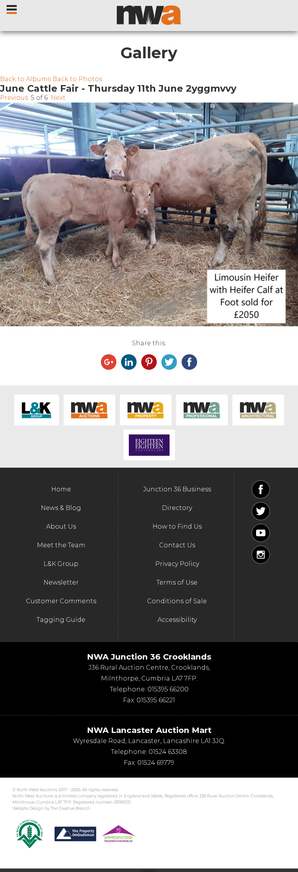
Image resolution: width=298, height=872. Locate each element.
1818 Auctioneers (149, 445)
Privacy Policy (177, 563)
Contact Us (177, 545)
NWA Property (146, 410)
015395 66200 (168, 689)
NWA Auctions (89, 410)
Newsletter (61, 582)
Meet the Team (61, 545)
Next (58, 97)
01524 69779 (155, 762)
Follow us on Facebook (260, 489)
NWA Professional (202, 410)
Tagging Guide (60, 619)
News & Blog (61, 508)
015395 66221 (156, 700)
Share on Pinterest (149, 362)
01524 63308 (168, 751)
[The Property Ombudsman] (95, 834)
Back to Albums (25, 79)
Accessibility (177, 619)
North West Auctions (149, 15)
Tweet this (169, 362)
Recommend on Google (108, 362)
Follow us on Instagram (260, 554)
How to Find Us (177, 526)
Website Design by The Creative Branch (51, 808)
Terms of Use (177, 582)
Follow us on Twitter (260, 511)
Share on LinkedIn (129, 362)
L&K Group (36, 410)
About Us (61, 526)
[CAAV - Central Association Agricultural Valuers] (29, 834)
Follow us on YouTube (260, 532)
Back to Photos (77, 79)
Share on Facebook (189, 362)
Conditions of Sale (177, 601)
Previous (14, 97)
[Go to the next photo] (149, 214)
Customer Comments (61, 601)
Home (61, 489)
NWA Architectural (258, 410)
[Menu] (12, 8)
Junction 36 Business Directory (177, 499)
